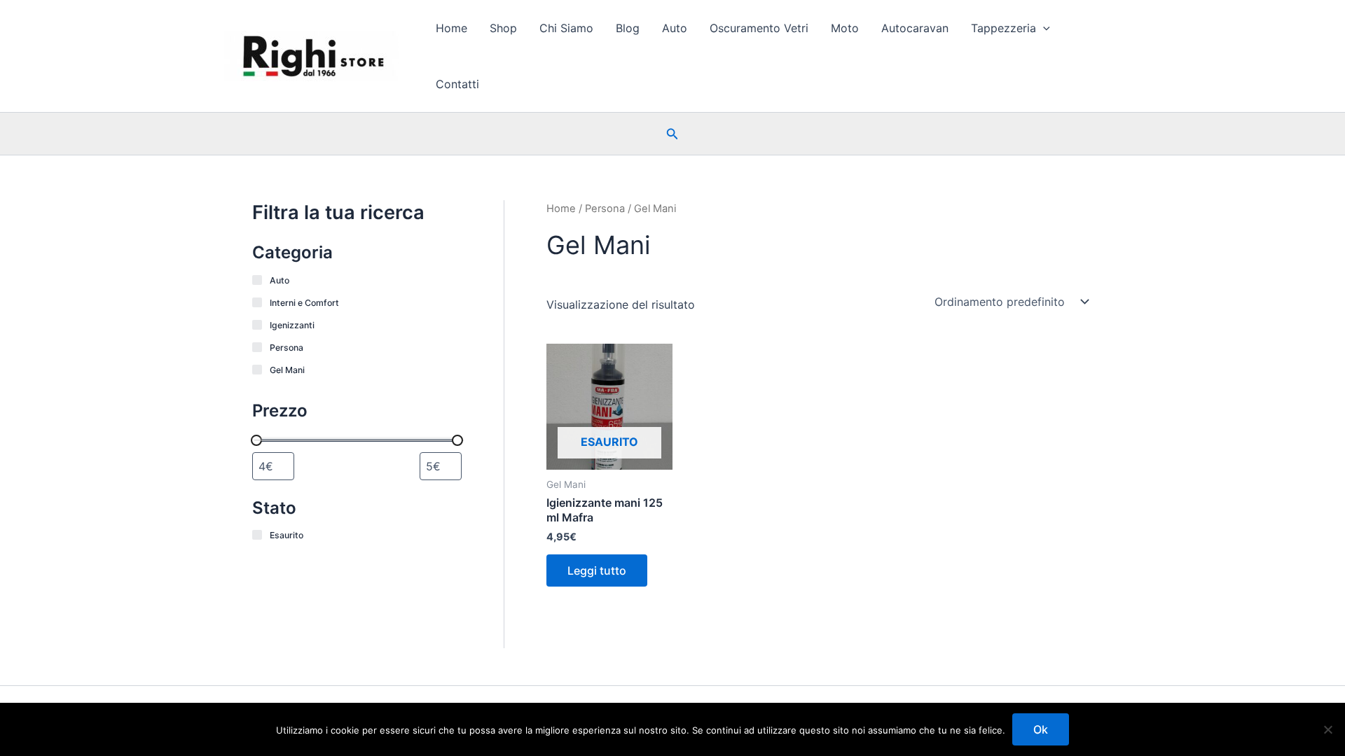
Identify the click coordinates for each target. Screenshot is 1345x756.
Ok (1040, 729)
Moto (845, 28)
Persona (605, 208)
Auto (674, 28)
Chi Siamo (566, 28)
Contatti (457, 84)
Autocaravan (915, 28)
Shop (503, 28)
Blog (628, 28)
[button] (1043, 28)
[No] (1327, 729)
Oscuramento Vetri (759, 28)
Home (451, 28)
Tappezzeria (1003, 28)
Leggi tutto (596, 571)
